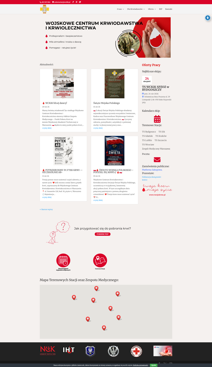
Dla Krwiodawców (135, 9)
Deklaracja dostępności (151, 177)
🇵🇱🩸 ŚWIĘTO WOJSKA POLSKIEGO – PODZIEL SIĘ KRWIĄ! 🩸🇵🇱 (113, 171)
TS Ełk (162, 131)
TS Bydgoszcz (149, 131)
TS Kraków (160, 136)
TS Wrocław (148, 144)
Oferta (151, 9)
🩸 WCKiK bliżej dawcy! (54, 103)
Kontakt (168, 9)
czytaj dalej (47, 128)
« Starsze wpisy (46, 209)
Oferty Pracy (151, 65)
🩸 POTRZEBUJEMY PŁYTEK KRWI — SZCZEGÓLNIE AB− (62, 171)
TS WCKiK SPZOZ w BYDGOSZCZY (155, 88)
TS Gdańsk (147, 136)
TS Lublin (147, 140)
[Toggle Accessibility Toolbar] (208, 18)
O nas (119, 9)
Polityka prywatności (140, 365)
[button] (111, 308)
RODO (144, 180)
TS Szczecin (161, 140)
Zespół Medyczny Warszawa (156, 148)
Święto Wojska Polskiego (106, 103)
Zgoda (153, 365)
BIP (160, 9)
